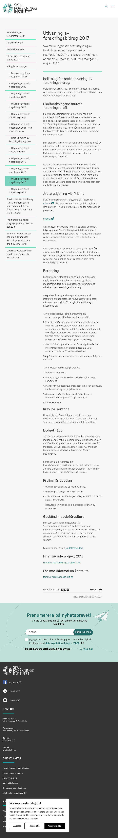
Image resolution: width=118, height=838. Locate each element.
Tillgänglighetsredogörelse (14, 788)
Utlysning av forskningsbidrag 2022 (19, 116)
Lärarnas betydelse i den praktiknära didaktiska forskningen (19, 254)
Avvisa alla (35, 826)
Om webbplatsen (10, 783)
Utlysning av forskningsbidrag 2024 (19, 95)
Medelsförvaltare (15, 49)
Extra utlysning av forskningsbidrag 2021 (20, 140)
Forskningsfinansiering (13, 773)
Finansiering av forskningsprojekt (16, 34)
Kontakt (9, 709)
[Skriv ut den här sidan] (100, 590)
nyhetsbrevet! (76, 615)
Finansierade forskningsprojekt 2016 (61, 562)
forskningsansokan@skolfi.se (58, 577)
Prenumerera (83, 632)
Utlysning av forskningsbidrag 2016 (19, 191)
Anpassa (17, 826)
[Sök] (104, 6)
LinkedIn (12, 691)
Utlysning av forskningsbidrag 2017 (19, 181)
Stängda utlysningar (17, 66)
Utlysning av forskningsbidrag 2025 (19, 85)
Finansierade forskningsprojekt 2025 (20, 75)
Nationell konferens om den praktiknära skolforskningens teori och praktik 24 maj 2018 (19, 238)
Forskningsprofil (15, 43)
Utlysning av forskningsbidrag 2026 (19, 58)
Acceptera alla (54, 826)
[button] (59, 649)
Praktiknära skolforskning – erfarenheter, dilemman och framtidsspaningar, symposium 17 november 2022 (20, 206)
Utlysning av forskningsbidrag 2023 (19, 106)
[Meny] (111, 6)
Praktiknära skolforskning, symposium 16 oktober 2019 (20, 223)
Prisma (46, 203)
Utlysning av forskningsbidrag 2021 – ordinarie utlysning (21, 127)
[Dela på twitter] (65, 590)
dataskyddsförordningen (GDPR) (62, 643)
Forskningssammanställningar (16, 768)
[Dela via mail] (68, 591)
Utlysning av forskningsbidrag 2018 (19, 170)
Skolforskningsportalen (13, 793)
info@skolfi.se (9, 750)
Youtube (13, 701)
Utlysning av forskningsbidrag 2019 (19, 160)
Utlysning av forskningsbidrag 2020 (19, 150)
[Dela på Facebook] (62, 590)
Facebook (13, 682)
